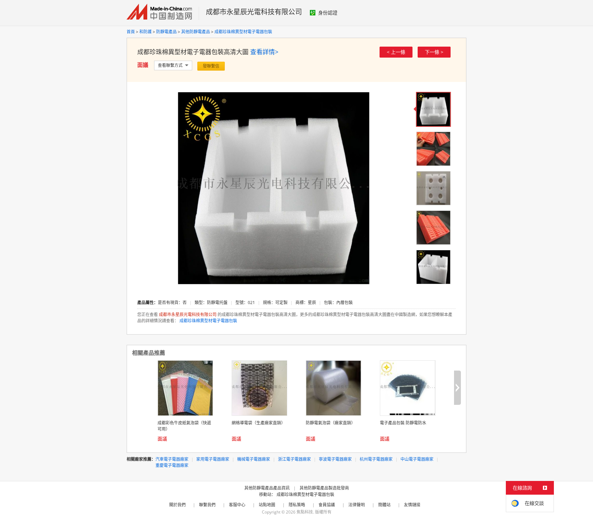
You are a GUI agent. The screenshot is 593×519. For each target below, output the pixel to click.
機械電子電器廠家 (253, 459)
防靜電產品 (166, 32)
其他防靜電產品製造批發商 (324, 488)
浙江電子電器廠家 (294, 459)
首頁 (131, 32)
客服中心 (237, 505)
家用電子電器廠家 (212, 459)
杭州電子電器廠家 (376, 459)
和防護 (145, 32)
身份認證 (327, 12)
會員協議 (326, 505)
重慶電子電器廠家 (171, 465)
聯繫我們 (207, 505)
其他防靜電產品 (195, 32)
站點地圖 (267, 505)
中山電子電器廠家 (416, 459)
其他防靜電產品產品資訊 (267, 488)
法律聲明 (356, 505)
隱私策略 (297, 505)
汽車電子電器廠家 (171, 459)
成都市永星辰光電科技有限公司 (254, 11)
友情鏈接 (412, 505)
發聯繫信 (211, 66)
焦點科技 (304, 512)
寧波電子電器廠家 (335, 459)
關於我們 (177, 505)
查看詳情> (264, 52)
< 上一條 (396, 52)
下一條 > (434, 52)
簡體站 (384, 505)
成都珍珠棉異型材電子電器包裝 (243, 32)
